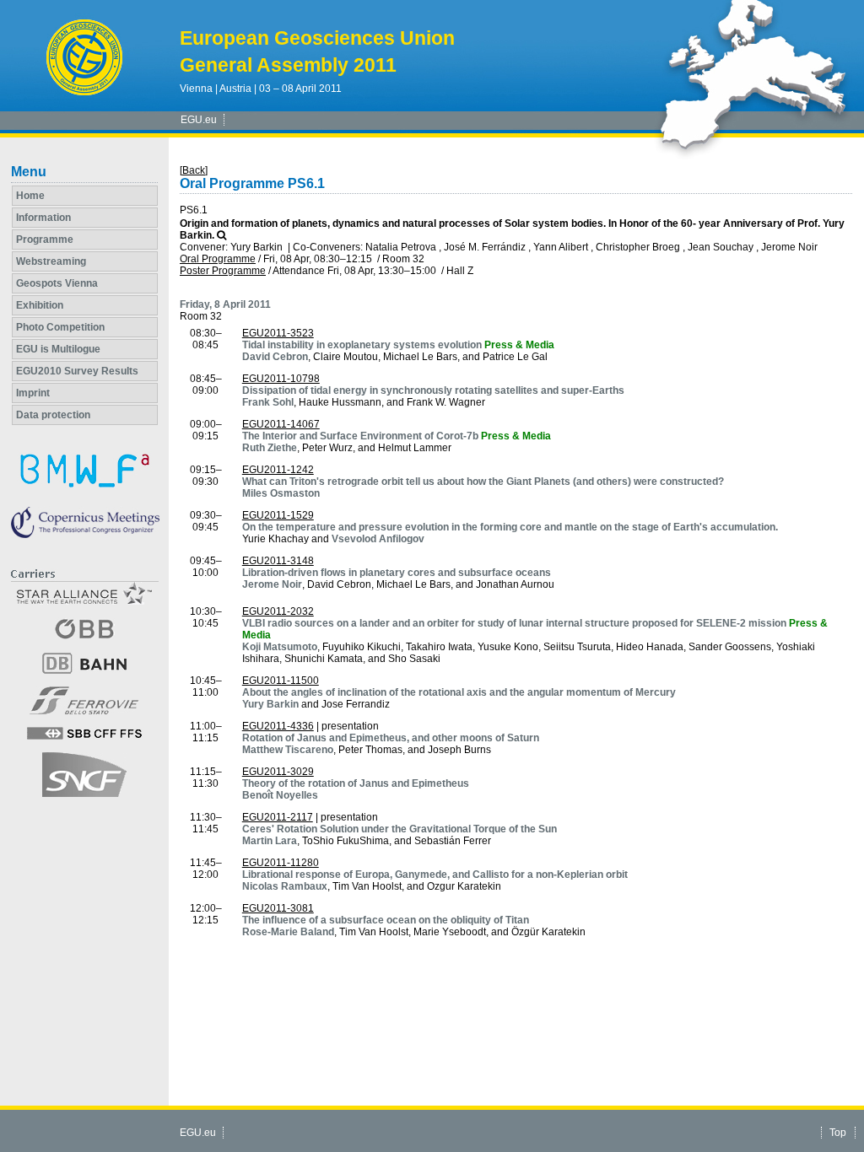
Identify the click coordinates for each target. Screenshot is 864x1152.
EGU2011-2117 (277, 817)
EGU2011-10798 (281, 379)
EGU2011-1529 (278, 515)
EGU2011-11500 (280, 680)
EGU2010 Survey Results (77, 371)
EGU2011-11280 (280, 863)
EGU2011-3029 (278, 772)
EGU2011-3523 (278, 333)
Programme (44, 239)
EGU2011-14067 (281, 424)
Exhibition (39, 305)
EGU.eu (199, 120)
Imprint (33, 393)
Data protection (53, 415)
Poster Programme (223, 271)
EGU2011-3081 (278, 908)
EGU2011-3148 (278, 561)
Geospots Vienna (57, 283)
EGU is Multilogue (58, 349)
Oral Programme (218, 259)
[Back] (194, 170)
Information (43, 217)
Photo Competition (60, 327)
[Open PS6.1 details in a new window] (221, 235)
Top (837, 1133)
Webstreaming (51, 261)
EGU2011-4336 (278, 726)
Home (30, 196)
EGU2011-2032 (278, 611)
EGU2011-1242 (278, 470)
